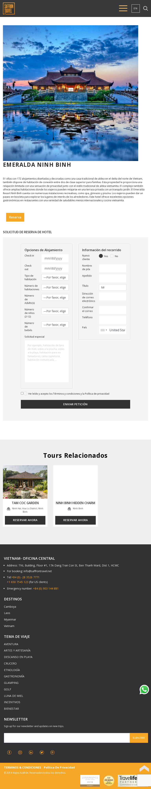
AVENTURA (11, 644)
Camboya (10, 606)
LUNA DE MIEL (13, 696)
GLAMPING (11, 683)
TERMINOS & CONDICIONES (22, 767)
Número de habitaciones (32, 287)
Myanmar (10, 619)
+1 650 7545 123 (17, 582)
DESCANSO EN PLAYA (18, 657)
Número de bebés (29, 326)
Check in (29, 255)
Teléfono (87, 317)
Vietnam (9, 626)
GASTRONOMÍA (14, 676)
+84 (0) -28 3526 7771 (25, 577)
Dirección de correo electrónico (88, 297)
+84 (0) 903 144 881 (46, 588)
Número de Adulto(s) (30, 299)
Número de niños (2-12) (29, 313)
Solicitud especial (34, 336)
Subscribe (139, 737)
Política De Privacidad (59, 767)
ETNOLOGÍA (12, 670)
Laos (7, 613)
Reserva (15, 217)
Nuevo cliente (86, 257)
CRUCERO (10, 663)
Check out (28, 267)
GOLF (7, 689)
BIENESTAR (11, 708)
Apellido (87, 275)
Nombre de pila (87, 267)
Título (85, 285)
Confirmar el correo (88, 309)
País (84, 327)
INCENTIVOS (12, 702)
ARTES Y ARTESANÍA (17, 650)
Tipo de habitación (30, 277)
